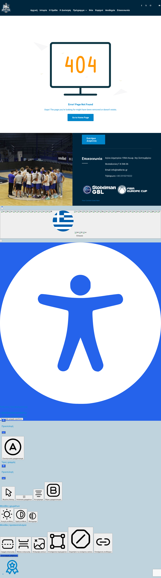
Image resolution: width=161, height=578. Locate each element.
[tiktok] (155, 4)
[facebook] (141, 5)
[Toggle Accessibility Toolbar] (2, 208)
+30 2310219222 (124, 176)
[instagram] (150, 5)
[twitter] (146, 5)
